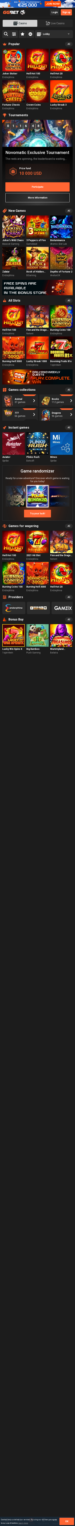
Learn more (23, 1523)
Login (55, 12)
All (69, 44)
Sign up (66, 12)
